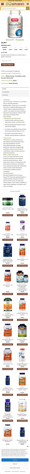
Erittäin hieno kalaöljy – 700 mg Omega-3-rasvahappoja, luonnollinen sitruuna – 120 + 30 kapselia (22, 288)
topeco (15, 80)
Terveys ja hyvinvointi (7, 78)
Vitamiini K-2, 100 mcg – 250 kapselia (7, 340)
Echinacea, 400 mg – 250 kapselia (22, 314)
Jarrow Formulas (13, 83)
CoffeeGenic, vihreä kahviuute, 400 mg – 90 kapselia (7, 390)
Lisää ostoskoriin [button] (7, 215)
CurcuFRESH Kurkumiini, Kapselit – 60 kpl (22, 389)
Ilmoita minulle (8, 64)
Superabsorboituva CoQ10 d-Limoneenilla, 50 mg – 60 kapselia (7, 261)
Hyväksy (14, 460)
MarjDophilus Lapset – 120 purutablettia (22, 415)
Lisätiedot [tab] (5, 95)
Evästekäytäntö (8, 471)
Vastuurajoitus (22, 471)
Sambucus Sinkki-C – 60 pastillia (22, 260)
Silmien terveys (10, 76)
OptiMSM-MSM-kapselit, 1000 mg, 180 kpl (22, 364)
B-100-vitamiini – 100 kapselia (8, 235)
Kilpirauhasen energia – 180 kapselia (7, 441)
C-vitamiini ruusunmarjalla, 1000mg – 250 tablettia (7, 315)
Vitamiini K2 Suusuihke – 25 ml (22, 235)
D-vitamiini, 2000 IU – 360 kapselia (22, 340)
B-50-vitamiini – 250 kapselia (7, 364)
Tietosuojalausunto (15, 471)
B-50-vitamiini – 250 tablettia (7, 286)
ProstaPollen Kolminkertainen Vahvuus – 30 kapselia (8, 416)
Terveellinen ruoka (20, 76)
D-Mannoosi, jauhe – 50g (7, 209)
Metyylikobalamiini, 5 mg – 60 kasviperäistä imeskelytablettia (22, 441)
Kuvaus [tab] (4, 89)
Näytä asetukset (15, 468)
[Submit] (27, 8)
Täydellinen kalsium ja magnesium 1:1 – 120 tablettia (22, 210)
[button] (28, 446)
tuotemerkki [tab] (5, 92)
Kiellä (15, 464)
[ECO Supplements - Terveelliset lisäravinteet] (15, 4)
